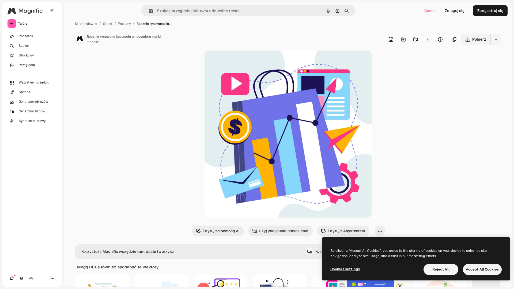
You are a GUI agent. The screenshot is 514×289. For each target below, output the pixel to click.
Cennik (430, 10)
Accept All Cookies (482, 269)
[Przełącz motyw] (31, 278)
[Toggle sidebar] (52, 10)
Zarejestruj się (490, 10)
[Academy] (21, 278)
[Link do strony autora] (80, 39)
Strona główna (86, 24)
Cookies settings (345, 269)
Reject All (440, 269)
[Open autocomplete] (149, 11)
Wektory (124, 24)
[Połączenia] (11, 278)
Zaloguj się (454, 10)
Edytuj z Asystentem (346, 231)
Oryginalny (241, 60)
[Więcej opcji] (427, 39)
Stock (107, 24)
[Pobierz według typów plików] (495, 39)
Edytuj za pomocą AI (221, 231)
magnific (93, 42)
